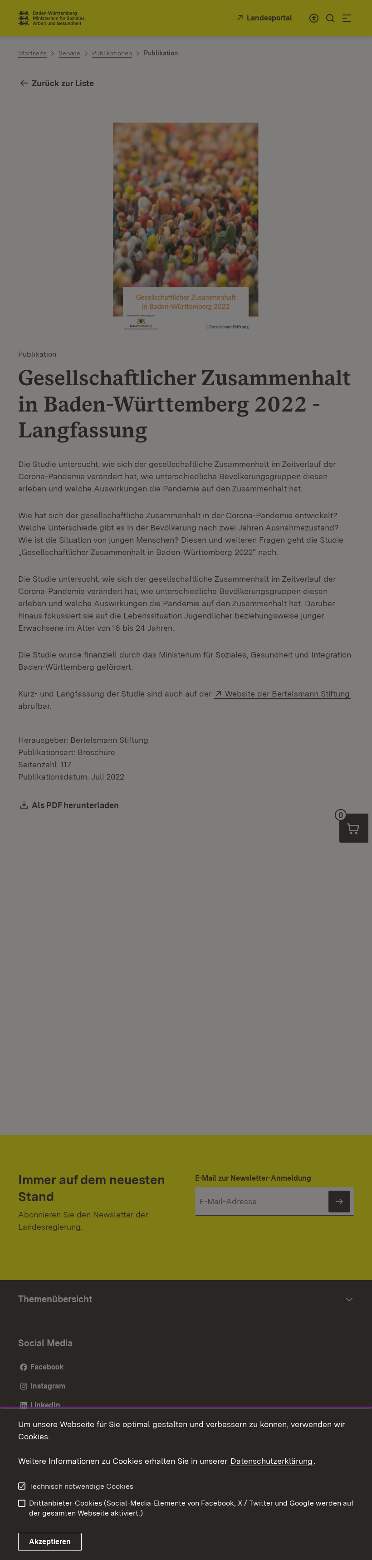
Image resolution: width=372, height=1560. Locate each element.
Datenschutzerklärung (271, 1461)
